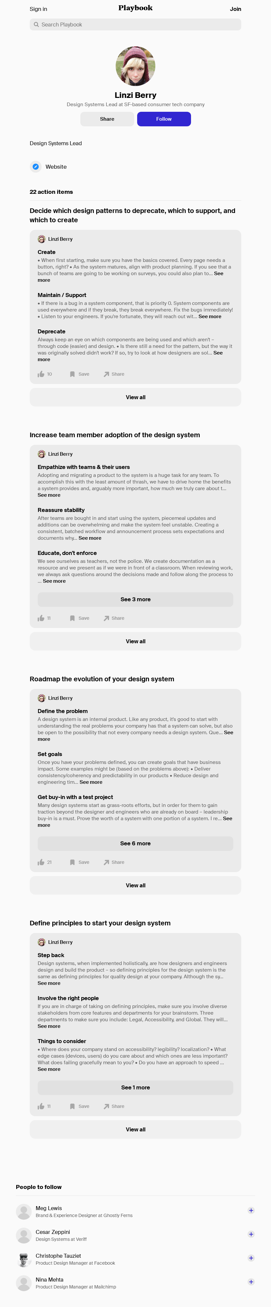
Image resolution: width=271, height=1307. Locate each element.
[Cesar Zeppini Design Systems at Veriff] (26, 1236)
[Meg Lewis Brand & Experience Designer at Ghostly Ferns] (26, 1212)
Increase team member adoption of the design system (115, 435)
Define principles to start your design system (100, 923)
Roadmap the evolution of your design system (102, 679)
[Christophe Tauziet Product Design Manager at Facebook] (26, 1259)
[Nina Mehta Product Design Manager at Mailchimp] (26, 1283)
